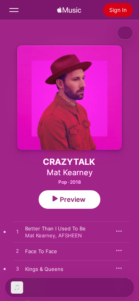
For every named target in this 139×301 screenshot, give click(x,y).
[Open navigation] (13, 10)
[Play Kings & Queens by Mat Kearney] (17, 268)
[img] (69, 10)
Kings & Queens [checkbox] (44, 269)
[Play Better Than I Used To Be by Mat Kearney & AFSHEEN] (17, 231)
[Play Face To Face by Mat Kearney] (17, 251)
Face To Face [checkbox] (41, 251)
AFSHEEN (70, 235)
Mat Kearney (70, 172)
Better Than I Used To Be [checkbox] (55, 228)
